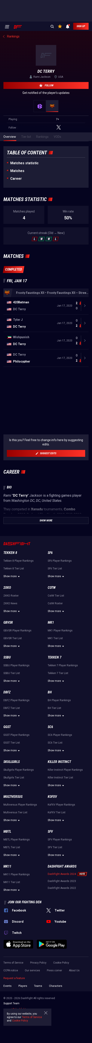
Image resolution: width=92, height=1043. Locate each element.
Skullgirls (11, 762)
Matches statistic (24, 163)
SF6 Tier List (55, 568)
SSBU (7, 657)
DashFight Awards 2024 (62, 874)
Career (16, 179)
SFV (50, 831)
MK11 (7, 866)
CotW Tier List (56, 595)
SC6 (50, 727)
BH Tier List (54, 708)
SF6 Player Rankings (60, 560)
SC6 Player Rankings (60, 734)
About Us (74, 970)
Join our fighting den (25, 902)
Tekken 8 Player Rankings (18, 560)
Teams (38, 985)
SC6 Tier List (55, 742)
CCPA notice (10, 970)
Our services (32, 970)
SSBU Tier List (11, 673)
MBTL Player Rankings (16, 839)
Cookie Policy (61, 962)
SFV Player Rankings (60, 839)
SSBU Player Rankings (16, 665)
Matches (17, 171)
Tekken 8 (10, 553)
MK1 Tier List (55, 638)
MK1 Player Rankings (60, 630)
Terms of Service (13, 962)
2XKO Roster (11, 595)
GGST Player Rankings (16, 734)
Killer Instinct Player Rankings (65, 769)
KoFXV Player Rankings (61, 804)
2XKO (7, 588)
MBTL (7, 831)
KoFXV (52, 797)
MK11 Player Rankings (16, 874)
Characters (55, 985)
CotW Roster (55, 603)
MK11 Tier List (11, 882)
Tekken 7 (54, 657)
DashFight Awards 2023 (62, 881)
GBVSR (8, 622)
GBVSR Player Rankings (17, 630)
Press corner (54, 970)
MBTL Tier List (11, 847)
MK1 (51, 622)
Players (22, 985)
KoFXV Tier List (56, 812)
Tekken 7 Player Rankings (63, 665)
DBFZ (6, 692)
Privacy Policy (38, 962)
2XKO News (10, 603)
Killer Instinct (59, 762)
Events (7, 985)
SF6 (50, 553)
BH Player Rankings (59, 700)
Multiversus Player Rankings (20, 804)
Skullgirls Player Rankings (18, 769)
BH (50, 692)
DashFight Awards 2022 (62, 888)
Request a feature (14, 978)
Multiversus (12, 797)
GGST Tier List (11, 742)
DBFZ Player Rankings (16, 700)
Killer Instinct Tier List (60, 777)
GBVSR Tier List (12, 638)
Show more (10, 576)
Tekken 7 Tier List (58, 673)
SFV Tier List (55, 847)
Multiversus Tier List (15, 812)
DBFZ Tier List (11, 708)
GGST (7, 727)
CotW (52, 588)
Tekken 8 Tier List (13, 568)
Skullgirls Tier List (13, 777)
